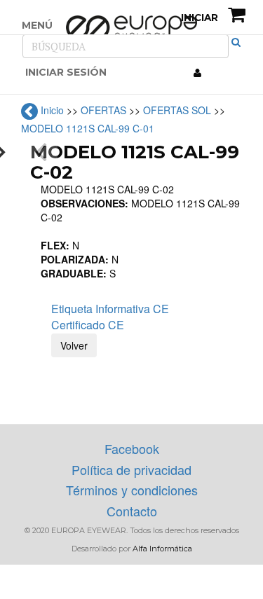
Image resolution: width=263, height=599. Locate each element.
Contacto (132, 511)
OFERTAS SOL (177, 110)
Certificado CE (87, 325)
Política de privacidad (131, 469)
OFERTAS (103, 110)
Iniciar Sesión (66, 72)
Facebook (131, 448)
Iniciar (198, 17)
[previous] (42, 152)
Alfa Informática (162, 548)
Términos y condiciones (132, 490)
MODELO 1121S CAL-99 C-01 (87, 128)
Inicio (52, 110)
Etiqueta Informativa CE (110, 309)
